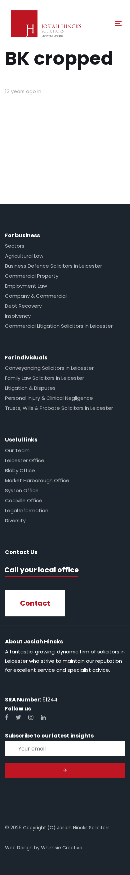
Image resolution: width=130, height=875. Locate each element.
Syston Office (22, 490)
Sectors (14, 245)
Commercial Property (31, 275)
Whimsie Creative (61, 847)
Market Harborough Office (37, 480)
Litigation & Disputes (30, 387)
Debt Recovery (23, 305)
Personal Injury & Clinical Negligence (49, 397)
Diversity (15, 520)
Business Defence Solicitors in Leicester (53, 265)
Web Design (19, 847)
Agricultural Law (24, 255)
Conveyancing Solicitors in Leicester (49, 367)
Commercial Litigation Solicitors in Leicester (59, 325)
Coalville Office (23, 500)
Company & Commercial (36, 295)
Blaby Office (20, 470)
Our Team (17, 450)
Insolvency (18, 315)
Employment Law (26, 285)
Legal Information (26, 510)
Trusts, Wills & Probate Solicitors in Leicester (59, 407)
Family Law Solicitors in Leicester (44, 377)
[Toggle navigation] (103, 23)
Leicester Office (24, 460)
